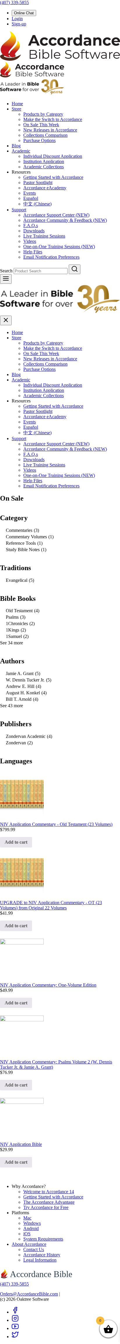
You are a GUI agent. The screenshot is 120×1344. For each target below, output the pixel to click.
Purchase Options (39, 140)
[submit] (74, 269)
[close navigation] (6, 320)
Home (17, 103)
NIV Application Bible (21, 1144)
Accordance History (41, 1254)
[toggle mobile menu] (6, 279)
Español (30, 198)
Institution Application (43, 161)
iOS (27, 1233)
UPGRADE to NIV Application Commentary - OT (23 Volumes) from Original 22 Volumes (51, 905)
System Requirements (43, 1238)
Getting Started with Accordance (53, 177)
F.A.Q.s (30, 225)
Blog (16, 145)
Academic (21, 150)
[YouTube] (15, 1328)
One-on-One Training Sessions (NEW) (59, 246)
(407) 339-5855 (14, 2)
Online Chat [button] (24, 13)
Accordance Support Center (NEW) (56, 214)
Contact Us (33, 1249)
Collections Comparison (45, 135)
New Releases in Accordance (50, 129)
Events (29, 193)
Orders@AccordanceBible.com (29, 1293)
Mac (27, 1217)
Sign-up (19, 23)
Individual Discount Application (52, 156)
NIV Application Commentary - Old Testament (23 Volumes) (56, 824)
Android (31, 1228)
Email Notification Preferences (51, 257)
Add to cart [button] (16, 842)
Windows (32, 1223)
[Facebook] (15, 1312)
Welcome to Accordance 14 (48, 1191)
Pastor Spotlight (37, 182)
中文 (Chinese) (37, 203)
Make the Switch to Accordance (52, 119)
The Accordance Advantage (49, 1202)
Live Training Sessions (44, 235)
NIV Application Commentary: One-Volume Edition (48, 985)
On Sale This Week (41, 124)
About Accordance (29, 1244)
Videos (29, 241)
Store (16, 108)
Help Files (32, 251)
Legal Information (40, 1259)
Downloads (34, 230)
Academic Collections (43, 166)
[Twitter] (15, 1336)
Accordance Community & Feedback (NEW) (65, 220)
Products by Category (43, 114)
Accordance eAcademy (44, 187)
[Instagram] (15, 1320)
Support (19, 209)
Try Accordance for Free (45, 1207)
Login (17, 18)
